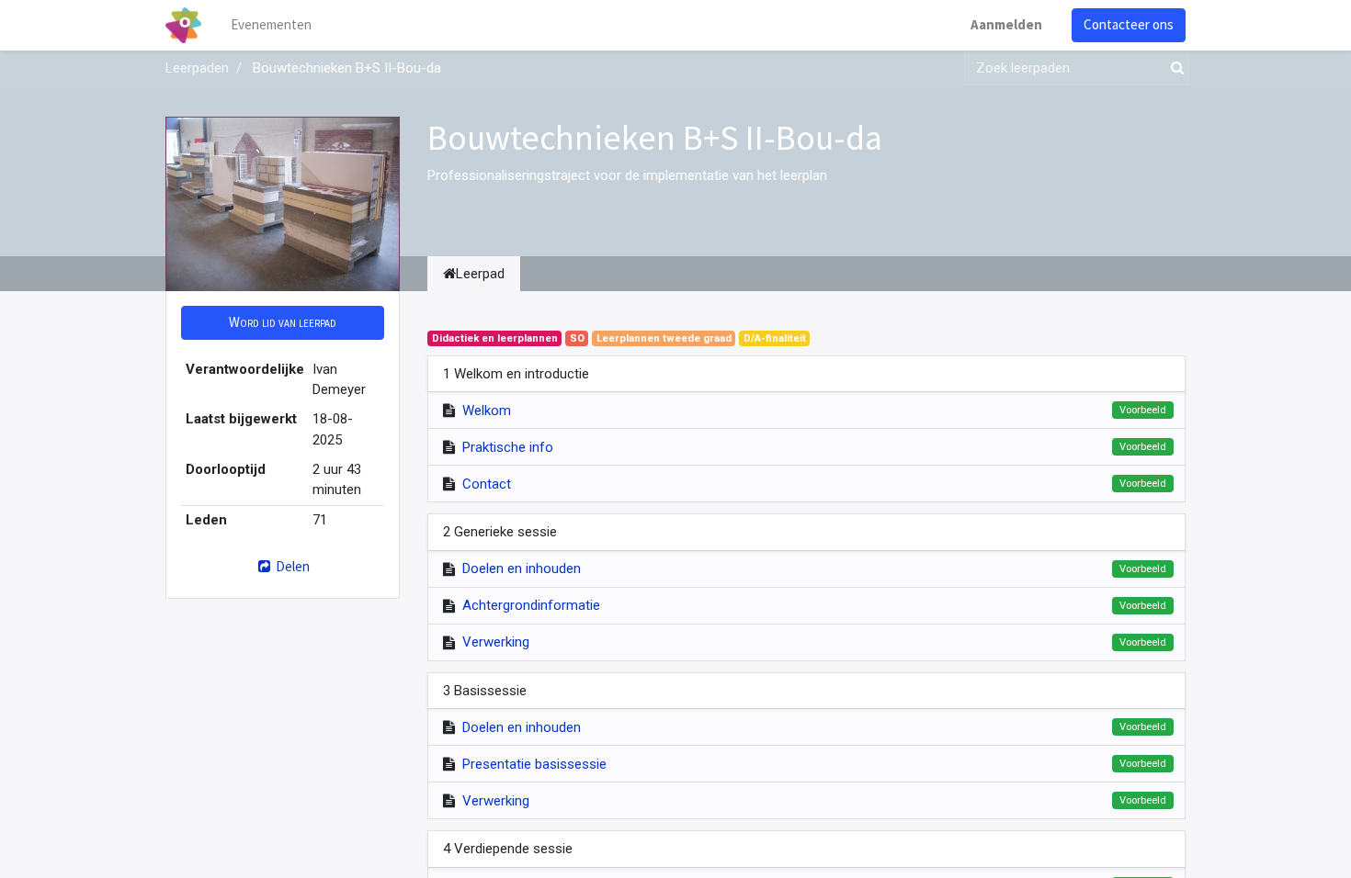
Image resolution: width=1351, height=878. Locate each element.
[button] (282, 323)
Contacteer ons (1129, 24)
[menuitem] (271, 25)
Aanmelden (1006, 24)
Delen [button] (291, 566)
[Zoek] (1173, 68)
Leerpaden (197, 68)
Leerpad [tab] (480, 273)
